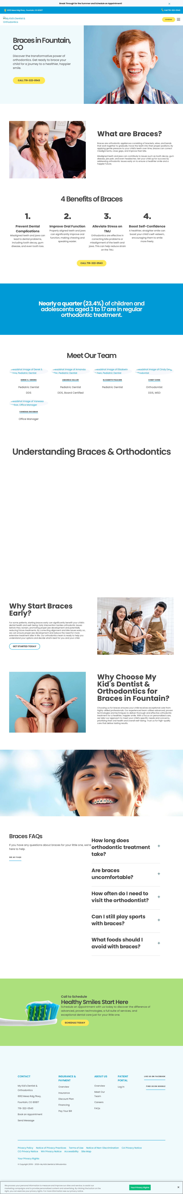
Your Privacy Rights (28, 1158)
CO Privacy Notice (28, 1151)
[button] (178, 20)
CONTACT (24, 1076)
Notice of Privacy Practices (51, 1147)
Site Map (86, 1151)
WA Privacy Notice (51, 1151)
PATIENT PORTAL (123, 1078)
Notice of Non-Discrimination (102, 1147)
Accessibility (71, 1151)
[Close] (178, 1187)
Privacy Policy (25, 1147)
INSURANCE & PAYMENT (67, 1078)
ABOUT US (100, 1076)
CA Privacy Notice (132, 1147)
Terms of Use (76, 1147)
